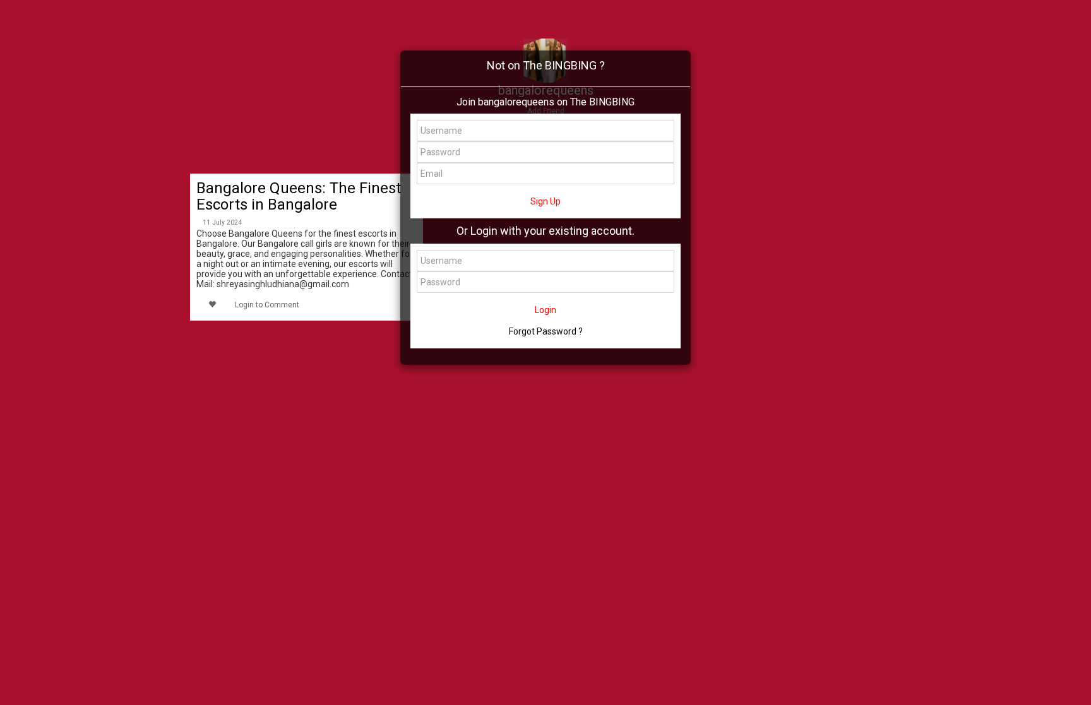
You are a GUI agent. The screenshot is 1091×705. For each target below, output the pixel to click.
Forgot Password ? (546, 331)
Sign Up (545, 201)
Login (545, 310)
